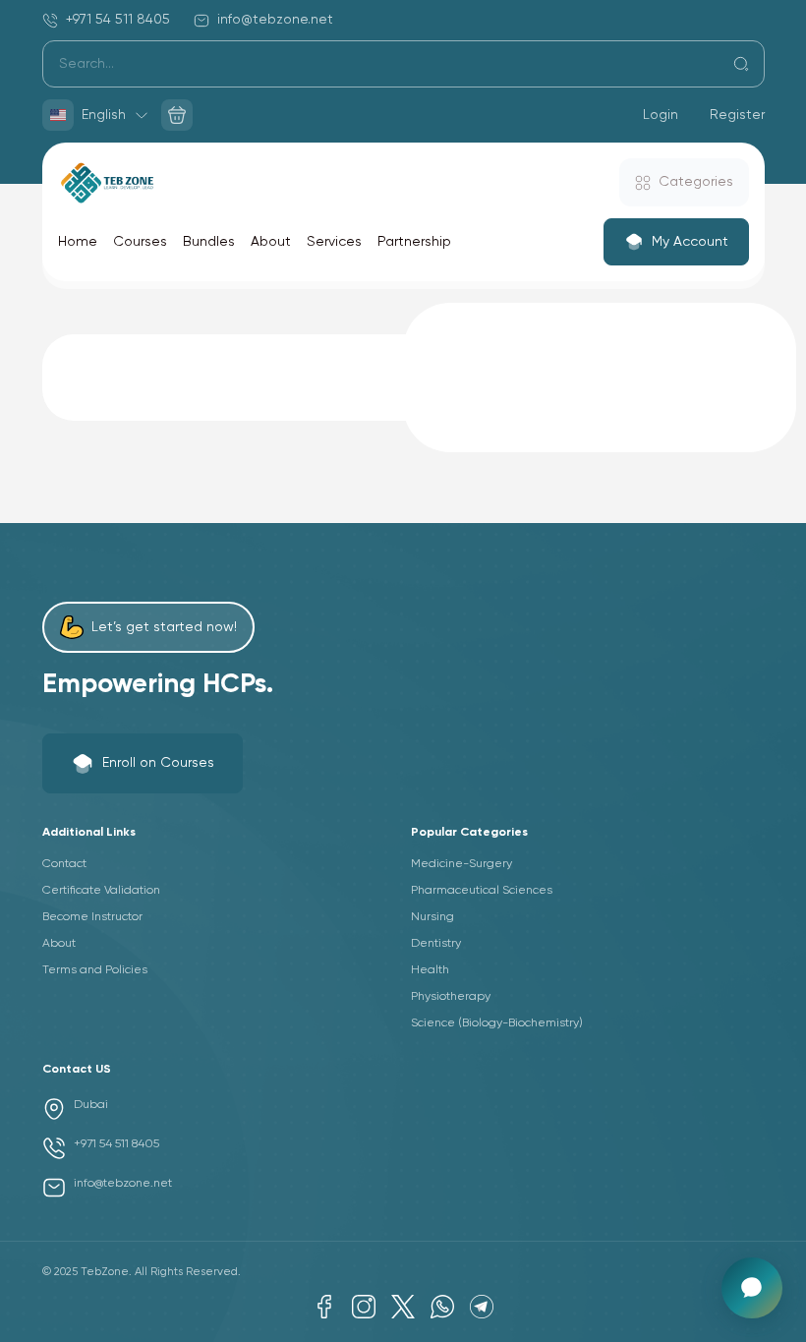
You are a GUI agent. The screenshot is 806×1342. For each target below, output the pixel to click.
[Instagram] (363, 1306)
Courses (140, 242)
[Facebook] (324, 1306)
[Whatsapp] (442, 1306)
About (271, 242)
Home (77, 242)
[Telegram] (481, 1306)
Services (334, 242)
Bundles (209, 242)
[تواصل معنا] (751, 1287)
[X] (403, 1306)
